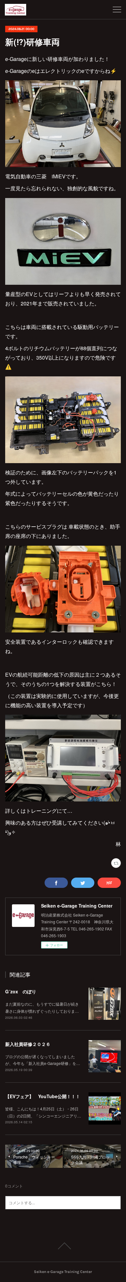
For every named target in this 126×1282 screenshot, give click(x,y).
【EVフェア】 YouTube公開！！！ (42, 1096)
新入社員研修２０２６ (27, 1044)
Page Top (63, 1245)
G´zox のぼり (20, 991)
